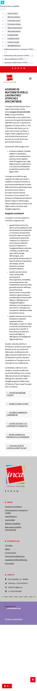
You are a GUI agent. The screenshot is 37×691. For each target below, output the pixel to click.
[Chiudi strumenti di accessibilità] (4, 9)
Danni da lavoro (11, 516)
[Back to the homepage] (10, 78)
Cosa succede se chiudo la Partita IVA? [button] (17, 447)
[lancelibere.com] (18, 608)
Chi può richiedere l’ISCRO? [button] (16, 394)
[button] (30, 78)
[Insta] (15, 68)
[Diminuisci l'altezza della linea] (24, 59)
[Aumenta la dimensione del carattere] (33, 55)
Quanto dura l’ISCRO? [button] (19, 404)
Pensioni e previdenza (13, 507)
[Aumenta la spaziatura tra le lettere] (31, 62)
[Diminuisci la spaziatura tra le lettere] (29, 62)
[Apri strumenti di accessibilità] (2, 2)
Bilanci (7, 549)
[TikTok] (18, 68)
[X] (21, 68)
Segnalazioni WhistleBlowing (16, 560)
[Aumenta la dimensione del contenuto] (5, 52)
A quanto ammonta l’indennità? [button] (17, 414)
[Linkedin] (24, 68)
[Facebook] (12, 68)
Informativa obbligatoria (14, 556)
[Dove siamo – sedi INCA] (32, 679)
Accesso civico (10, 553)
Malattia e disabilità (12, 524)
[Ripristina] (1, 9)
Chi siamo (8, 545)
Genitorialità (10, 520)
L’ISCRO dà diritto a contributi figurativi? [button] (17, 425)
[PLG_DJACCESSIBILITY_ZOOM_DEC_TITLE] (34, 49)
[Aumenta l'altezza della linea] (27, 59)
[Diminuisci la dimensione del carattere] (30, 55)
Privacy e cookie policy (13, 619)
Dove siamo (9, 563)
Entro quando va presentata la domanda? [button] (18, 436)
